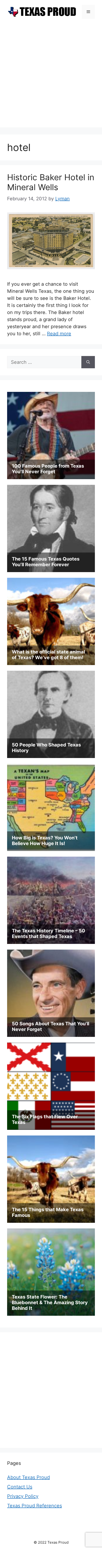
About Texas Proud (28, 1477)
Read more (59, 333)
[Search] (88, 362)
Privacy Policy (22, 1496)
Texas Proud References (34, 1505)
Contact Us (19, 1487)
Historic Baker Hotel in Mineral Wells (50, 182)
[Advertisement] (51, 76)
